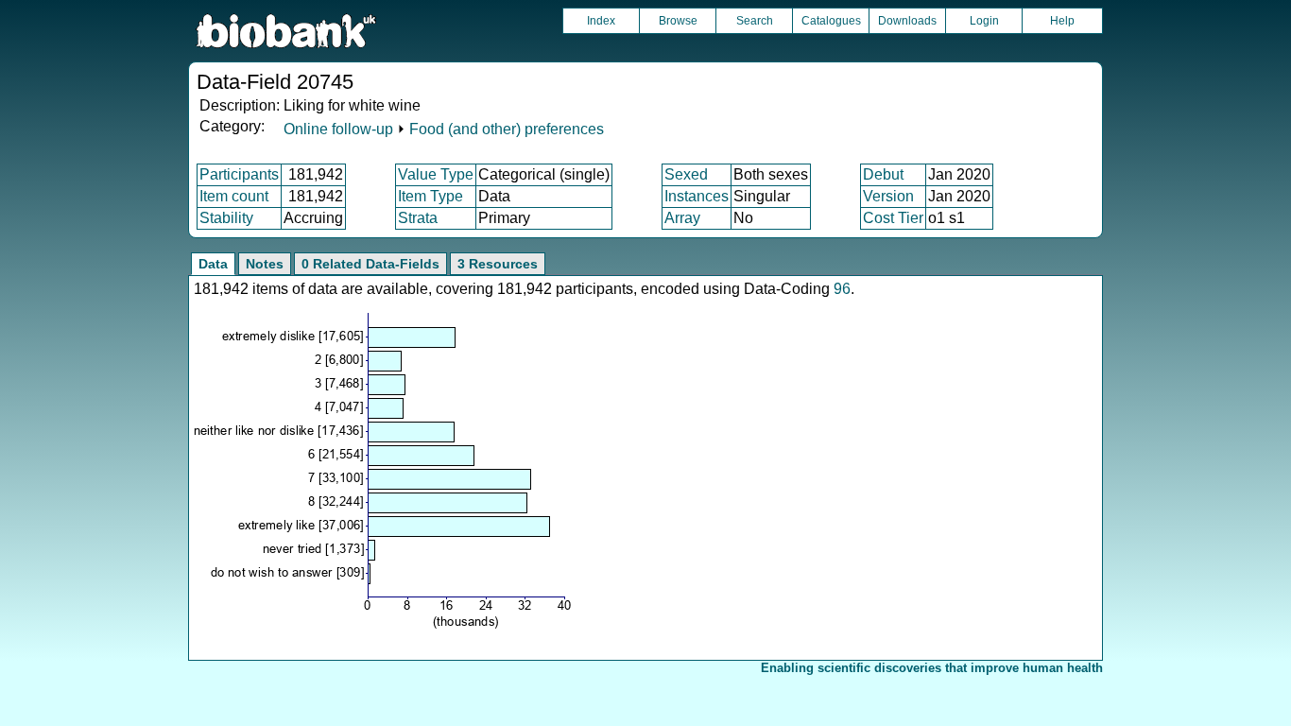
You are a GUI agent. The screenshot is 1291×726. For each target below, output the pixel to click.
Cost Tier (893, 218)
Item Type (430, 196)
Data (213, 263)
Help (1062, 20)
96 (842, 289)
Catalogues (831, 20)
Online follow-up (338, 129)
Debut (883, 174)
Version (888, 196)
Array (682, 218)
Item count (233, 196)
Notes (265, 263)
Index (601, 20)
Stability (226, 218)
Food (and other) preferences (506, 129)
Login (984, 20)
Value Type (435, 174)
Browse (678, 20)
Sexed (686, 174)
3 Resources (497, 263)
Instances (696, 196)
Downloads (907, 20)
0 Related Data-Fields (370, 263)
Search (754, 20)
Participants (239, 174)
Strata (418, 218)
